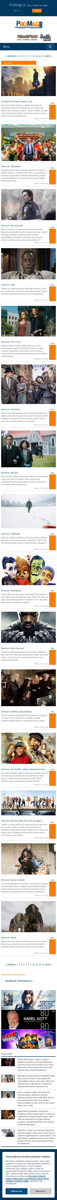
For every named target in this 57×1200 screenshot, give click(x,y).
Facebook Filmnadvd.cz (19, 980)
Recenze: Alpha (8, 937)
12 (40, 56)
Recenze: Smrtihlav (10, 409)
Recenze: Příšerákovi (11, 590)
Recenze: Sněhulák (10, 533)
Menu (6, 46)
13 (43, 56)
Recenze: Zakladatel (11, 166)
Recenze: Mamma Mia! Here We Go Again (21, 820)
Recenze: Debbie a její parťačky (16, 711)
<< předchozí (10, 56)
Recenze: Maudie (9, 472)
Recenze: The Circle (10, 341)
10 (34, 56)
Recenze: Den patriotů (12, 225)
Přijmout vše (16, 1191)
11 (37, 56)
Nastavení (40, 1191)
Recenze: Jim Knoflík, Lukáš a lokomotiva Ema (23, 769)
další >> (48, 56)
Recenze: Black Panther (12, 648)
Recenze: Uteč (8, 284)
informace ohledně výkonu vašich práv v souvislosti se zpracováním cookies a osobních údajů (27, 1178)
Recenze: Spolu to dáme (13, 879)
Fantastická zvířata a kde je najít (16, 101)
